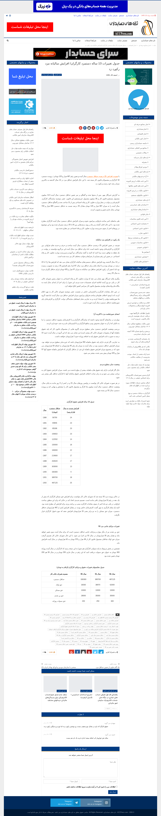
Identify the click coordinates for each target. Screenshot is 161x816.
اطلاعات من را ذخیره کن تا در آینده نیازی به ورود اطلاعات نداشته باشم (91, 787)
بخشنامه (25, 328)
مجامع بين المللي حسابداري (137, 148)
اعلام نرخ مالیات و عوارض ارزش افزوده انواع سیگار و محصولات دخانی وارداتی (138, 305)
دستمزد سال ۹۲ (65, 641)
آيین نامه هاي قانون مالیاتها (110, 691)
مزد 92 (79, 644)
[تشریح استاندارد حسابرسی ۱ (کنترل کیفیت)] (80, 684)
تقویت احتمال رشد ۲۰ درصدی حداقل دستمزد (107, 626)
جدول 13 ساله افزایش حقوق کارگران (70, 626)
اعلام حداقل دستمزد (109, 614)
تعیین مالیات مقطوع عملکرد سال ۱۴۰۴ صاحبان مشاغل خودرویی (22, 141)
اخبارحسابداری (142, 129)
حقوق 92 (93, 641)
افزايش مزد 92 (85, 614)
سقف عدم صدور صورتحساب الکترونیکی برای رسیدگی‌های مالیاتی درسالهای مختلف (140, 295)
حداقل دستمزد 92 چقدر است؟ (78, 632)
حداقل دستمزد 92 (93, 632)
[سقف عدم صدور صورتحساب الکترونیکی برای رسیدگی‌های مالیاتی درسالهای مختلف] (55, 684)
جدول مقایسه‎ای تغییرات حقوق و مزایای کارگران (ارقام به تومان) (65, 629)
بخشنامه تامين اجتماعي (139, 224)
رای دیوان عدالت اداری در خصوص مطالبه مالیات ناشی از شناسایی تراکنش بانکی (22, 254)
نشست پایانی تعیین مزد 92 (111, 647)
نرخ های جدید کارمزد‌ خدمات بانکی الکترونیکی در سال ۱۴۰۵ (22, 190)
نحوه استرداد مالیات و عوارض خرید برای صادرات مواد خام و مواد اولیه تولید (138, 403)
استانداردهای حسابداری (139, 209)
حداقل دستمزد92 (99, 638)
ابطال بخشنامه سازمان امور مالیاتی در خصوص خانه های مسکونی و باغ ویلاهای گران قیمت (21, 200)
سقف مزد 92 (87, 644)
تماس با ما (77, 15)
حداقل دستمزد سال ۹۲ (62, 632)
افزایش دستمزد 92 (55, 617)
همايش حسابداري (141, 257)
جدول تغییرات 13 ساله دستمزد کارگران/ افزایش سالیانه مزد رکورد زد (101, 629)
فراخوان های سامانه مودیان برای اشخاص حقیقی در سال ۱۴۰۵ (22, 280)
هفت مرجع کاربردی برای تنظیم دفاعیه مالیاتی (23, 288)
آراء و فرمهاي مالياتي (139, 176)
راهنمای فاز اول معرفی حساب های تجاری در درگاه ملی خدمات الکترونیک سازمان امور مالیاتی (138, 277)
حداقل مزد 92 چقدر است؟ (67, 638)
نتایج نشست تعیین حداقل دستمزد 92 (65, 644)
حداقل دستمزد (103, 632)
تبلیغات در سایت (100, 15)
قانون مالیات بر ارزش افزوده (137, 190)
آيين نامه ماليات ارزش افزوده (136, 181)
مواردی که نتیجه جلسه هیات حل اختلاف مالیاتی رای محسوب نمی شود (138, 367)
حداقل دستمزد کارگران (82, 635)
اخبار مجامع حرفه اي (47, 74)
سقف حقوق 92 (97, 644)
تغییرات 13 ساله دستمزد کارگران (73, 623)
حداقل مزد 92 (80, 638)
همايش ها (145, 252)
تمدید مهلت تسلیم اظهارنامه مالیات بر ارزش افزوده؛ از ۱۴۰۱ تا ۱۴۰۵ (21, 236)
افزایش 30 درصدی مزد (89, 617)
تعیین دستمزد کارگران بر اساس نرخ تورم (94, 623)
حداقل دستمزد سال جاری (97, 635)
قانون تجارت (142, 233)
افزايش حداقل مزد (96, 614)
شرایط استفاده (88, 15)
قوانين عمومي (142, 247)
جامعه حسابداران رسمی (138, 143)
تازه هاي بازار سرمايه (141, 157)
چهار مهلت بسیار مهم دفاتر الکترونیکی (24, 245)
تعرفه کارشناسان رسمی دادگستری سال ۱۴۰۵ (21, 209)
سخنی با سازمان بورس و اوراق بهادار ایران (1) (58, 667)
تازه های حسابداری (132, 15)
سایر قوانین (144, 214)
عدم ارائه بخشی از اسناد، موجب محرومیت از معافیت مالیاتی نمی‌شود (138, 357)
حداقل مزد (89, 638)
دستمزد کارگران (55, 641)
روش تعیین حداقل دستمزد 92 (110, 644)
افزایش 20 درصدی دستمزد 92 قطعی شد (108, 617)
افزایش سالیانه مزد (113, 620)
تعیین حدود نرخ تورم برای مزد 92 (52, 620)
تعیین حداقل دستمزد (101, 620)
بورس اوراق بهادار (140, 167)
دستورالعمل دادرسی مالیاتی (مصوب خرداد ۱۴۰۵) (24, 171)
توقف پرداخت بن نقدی (87, 626)
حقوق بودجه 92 (84, 641)
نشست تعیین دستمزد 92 (96, 647)
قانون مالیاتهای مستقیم (139, 195)
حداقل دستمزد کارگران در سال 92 (65, 635)
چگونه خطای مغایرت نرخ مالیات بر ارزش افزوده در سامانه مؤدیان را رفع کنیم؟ (21, 219)
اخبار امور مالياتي (62, 691)
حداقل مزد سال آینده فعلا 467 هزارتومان (108, 641)
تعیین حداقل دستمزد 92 (87, 620)
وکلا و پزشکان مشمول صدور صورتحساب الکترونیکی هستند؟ (23, 264)
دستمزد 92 (75, 641)
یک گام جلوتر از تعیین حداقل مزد (108, 667)
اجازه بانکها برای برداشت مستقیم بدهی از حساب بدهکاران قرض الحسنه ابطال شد (22, 181)
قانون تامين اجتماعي (140, 228)
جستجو (121, 15)
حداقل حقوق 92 (114, 632)
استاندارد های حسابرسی (138, 205)
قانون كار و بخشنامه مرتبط (137, 238)
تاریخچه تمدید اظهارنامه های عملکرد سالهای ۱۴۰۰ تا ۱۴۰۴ (23, 228)
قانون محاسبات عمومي (139, 243)
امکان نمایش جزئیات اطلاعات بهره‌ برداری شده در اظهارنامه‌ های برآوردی (138, 385)
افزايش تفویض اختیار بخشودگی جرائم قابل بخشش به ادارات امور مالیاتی (22, 162)
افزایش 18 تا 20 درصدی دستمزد (70, 614)
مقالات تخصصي (141, 153)
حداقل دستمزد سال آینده (112, 635)
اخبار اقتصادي (57, 74)
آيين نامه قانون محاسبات (138, 219)
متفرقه (144, 162)
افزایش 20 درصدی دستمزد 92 (51, 614)
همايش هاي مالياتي (140, 261)
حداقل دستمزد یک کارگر (112, 638)
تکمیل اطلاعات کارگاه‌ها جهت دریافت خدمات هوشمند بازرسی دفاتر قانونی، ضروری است (139, 316)
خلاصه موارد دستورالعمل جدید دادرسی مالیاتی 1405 (23, 272)
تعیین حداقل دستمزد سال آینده (70, 620)
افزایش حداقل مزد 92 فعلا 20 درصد (71, 617)
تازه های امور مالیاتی (141, 172)
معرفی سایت (113, 15)
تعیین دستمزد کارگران (112, 623)
